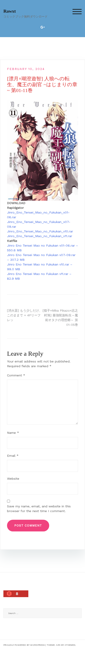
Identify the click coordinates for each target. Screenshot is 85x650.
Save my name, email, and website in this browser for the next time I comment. (39, 508)
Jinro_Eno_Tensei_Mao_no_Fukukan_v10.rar (40, 231)
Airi (58, 645)
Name (13, 432)
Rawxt (9, 11)
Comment (16, 375)
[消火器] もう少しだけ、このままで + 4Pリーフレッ (24, 315)
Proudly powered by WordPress (24, 645)
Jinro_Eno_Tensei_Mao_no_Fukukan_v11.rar (39, 236)
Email (13, 455)
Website (13, 478)
